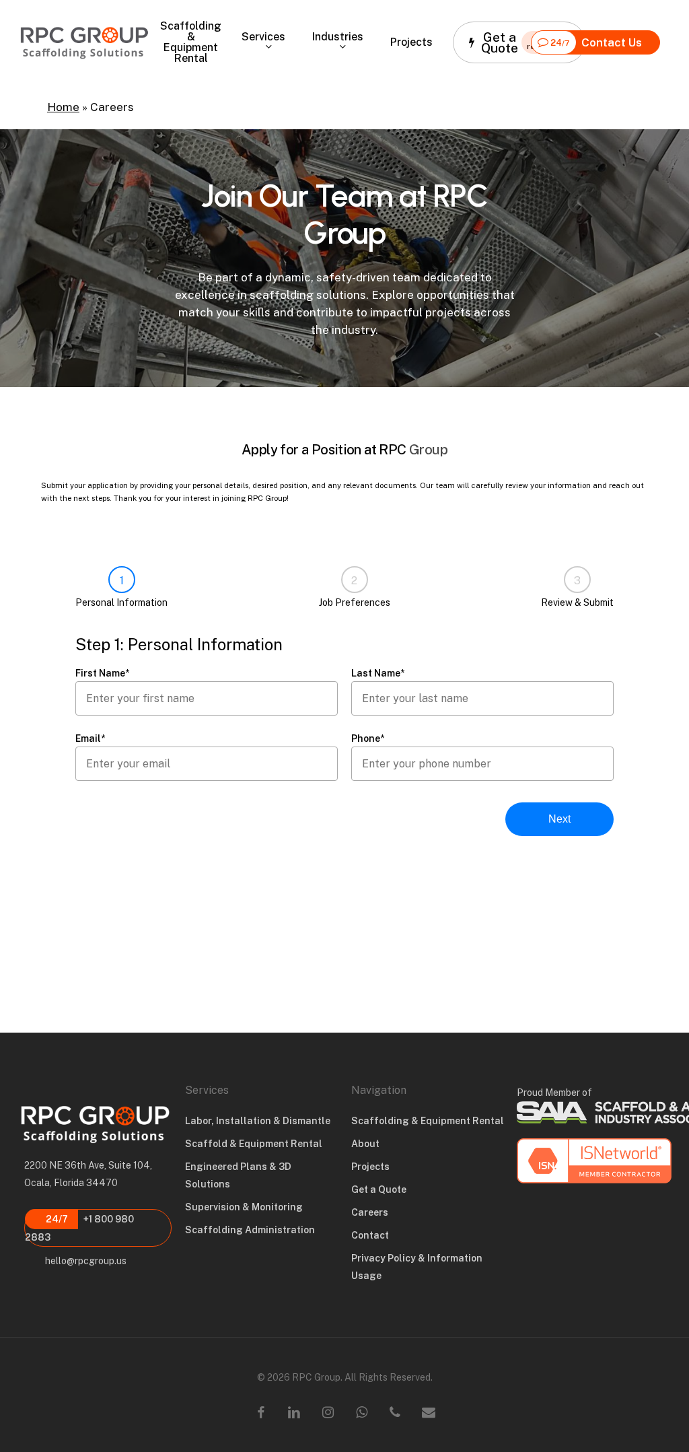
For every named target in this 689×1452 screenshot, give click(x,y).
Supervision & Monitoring (244, 1207)
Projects (370, 1166)
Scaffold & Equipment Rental (253, 1143)
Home (63, 107)
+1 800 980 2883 (79, 1228)
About (365, 1143)
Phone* (367, 738)
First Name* (102, 673)
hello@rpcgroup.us (84, 1260)
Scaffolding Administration (250, 1229)
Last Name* (377, 673)
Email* (90, 738)
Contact (370, 1235)
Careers (369, 1212)
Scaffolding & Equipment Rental (427, 1120)
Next (559, 819)
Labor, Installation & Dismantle (257, 1120)
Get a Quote (378, 1189)
